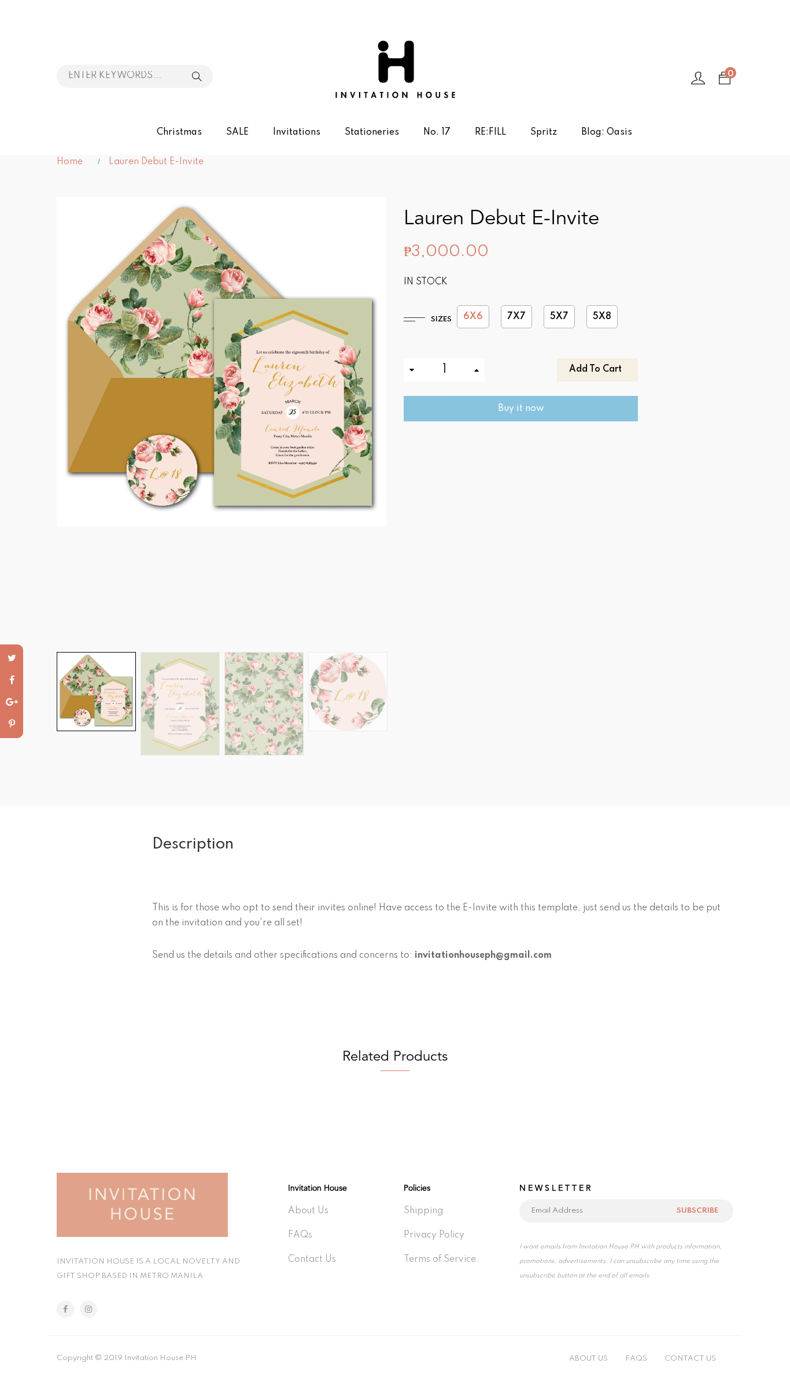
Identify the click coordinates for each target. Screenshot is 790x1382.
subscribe (697, 1210)
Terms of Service (440, 1259)
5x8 (602, 316)
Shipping (423, 1211)
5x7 (559, 316)
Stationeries (372, 132)
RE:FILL (490, 132)
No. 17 (437, 132)
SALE (237, 132)
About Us (308, 1211)
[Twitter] (11, 658)
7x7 (516, 316)
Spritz (543, 132)
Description (193, 844)
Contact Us (312, 1259)
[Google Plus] (11, 702)
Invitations (296, 132)
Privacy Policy (434, 1235)
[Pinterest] (11, 724)
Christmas (179, 132)
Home (70, 161)
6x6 (473, 316)
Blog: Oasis (606, 132)
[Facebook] (11, 680)
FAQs (300, 1235)
